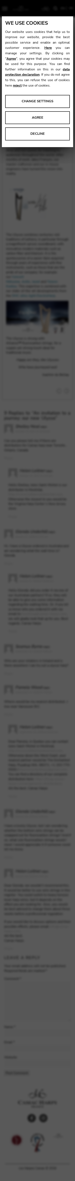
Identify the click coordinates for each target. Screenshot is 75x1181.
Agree (11, 58)
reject (17, 85)
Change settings (37, 101)
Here (48, 47)
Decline (37, 133)
